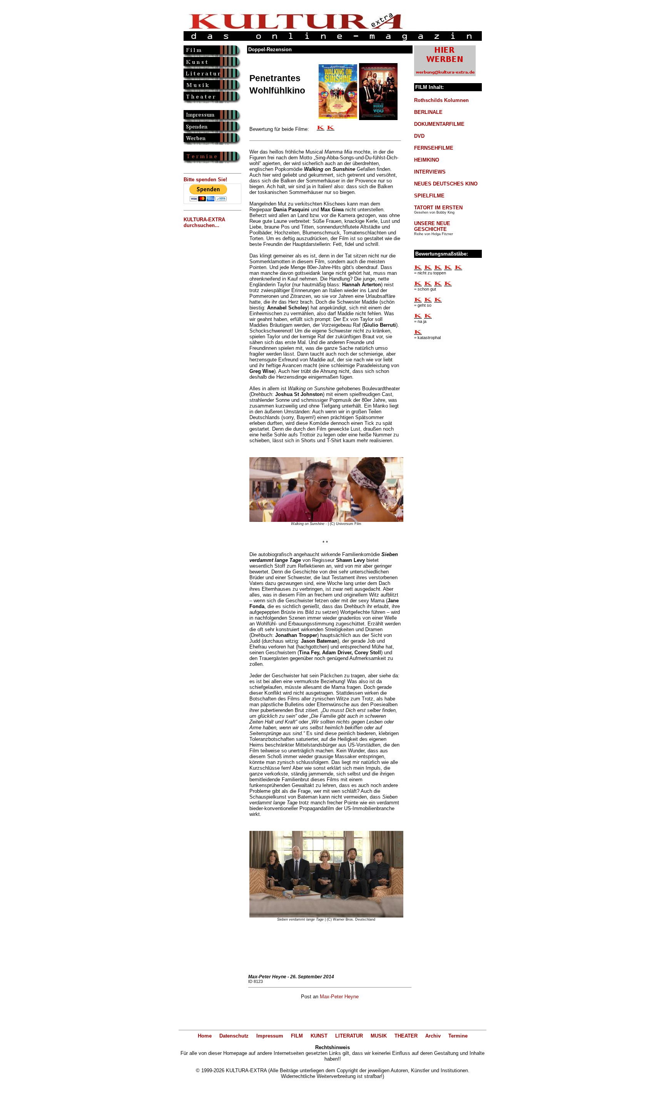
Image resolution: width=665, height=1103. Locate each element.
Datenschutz (234, 1036)
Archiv (433, 1036)
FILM (297, 1036)
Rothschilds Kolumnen (441, 100)
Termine (458, 1036)
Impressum (269, 1036)
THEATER (406, 1036)
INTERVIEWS (430, 172)
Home (205, 1036)
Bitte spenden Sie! (205, 179)
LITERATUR (349, 1036)
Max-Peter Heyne (339, 996)
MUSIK (379, 1036)
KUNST (319, 1036)
